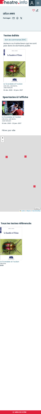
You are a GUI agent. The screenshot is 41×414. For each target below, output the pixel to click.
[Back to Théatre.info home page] (13, 2)
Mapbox (29, 211)
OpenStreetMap (36, 211)
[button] (34, 186)
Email (13, 18)
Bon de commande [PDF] (15, 40)
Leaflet (23, 211)
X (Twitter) (21, 18)
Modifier (37, 10)
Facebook (17, 18)
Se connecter (32, 3)
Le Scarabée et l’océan (13, 84)
